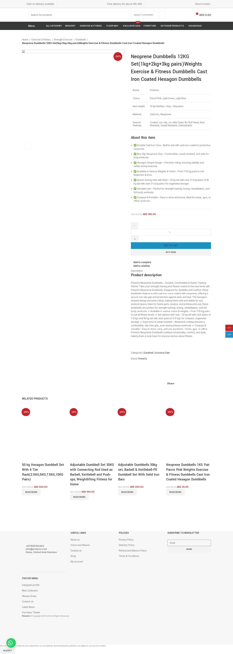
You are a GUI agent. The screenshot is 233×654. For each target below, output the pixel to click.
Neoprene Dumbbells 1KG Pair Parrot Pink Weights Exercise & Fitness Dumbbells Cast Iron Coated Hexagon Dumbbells (188, 472)
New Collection (30, 590)
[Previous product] (201, 40)
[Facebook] (26, 561)
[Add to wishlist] (43, 458)
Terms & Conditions (129, 556)
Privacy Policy (126, 539)
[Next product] (208, 40)
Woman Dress (29, 596)
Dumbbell (81, 39)
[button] (11, 643)
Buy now (171, 252)
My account (77, 561)
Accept (7, 650)
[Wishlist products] (181, 15)
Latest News (28, 607)
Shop (73, 556)
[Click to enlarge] (28, 146)
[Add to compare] (26, 458)
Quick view (35, 458)
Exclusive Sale (162, 352)
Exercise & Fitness (41, 39)
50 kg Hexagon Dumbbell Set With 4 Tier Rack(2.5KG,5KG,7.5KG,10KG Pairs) (43, 472)
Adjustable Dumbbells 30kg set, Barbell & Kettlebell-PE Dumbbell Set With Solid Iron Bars (138, 472)
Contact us (76, 550)
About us (75, 539)
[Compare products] (189, 15)
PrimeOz (142, 358)
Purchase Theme (31, 612)
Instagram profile (30, 585)
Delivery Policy (127, 545)
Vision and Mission (80, 545)
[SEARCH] (162, 15)
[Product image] (34, 442)
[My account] (174, 15)
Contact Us (27, 601)
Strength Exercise (63, 39)
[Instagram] (35, 561)
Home (25, 39)
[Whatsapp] (43, 561)
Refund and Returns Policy (133, 550)
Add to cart (171, 245)
